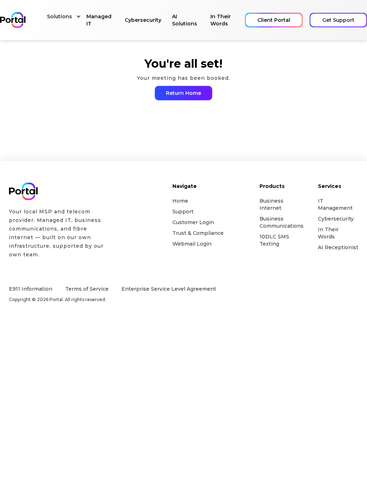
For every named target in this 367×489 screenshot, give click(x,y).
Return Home (183, 93)
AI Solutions (184, 20)
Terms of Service (87, 289)
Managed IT (98, 20)
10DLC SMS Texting (274, 240)
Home (180, 201)
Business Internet (271, 204)
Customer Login (193, 222)
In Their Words (220, 20)
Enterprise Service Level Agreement (165, 289)
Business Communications (277, 222)
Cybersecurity (143, 20)
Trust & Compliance (198, 233)
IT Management (335, 204)
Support (183, 211)
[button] (61, 16)
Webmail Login (191, 244)
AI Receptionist (336, 247)
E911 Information (30, 289)
